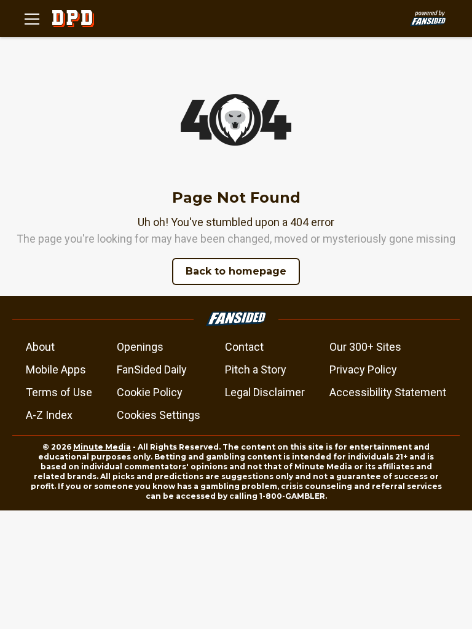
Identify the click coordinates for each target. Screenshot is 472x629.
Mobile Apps (56, 369)
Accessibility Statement (387, 392)
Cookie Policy (150, 392)
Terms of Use (59, 392)
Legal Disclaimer (265, 392)
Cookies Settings (158, 414)
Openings (140, 346)
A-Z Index (49, 414)
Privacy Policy (363, 369)
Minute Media (102, 446)
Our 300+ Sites (365, 346)
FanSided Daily (152, 369)
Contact (244, 346)
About (40, 346)
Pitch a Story (255, 369)
